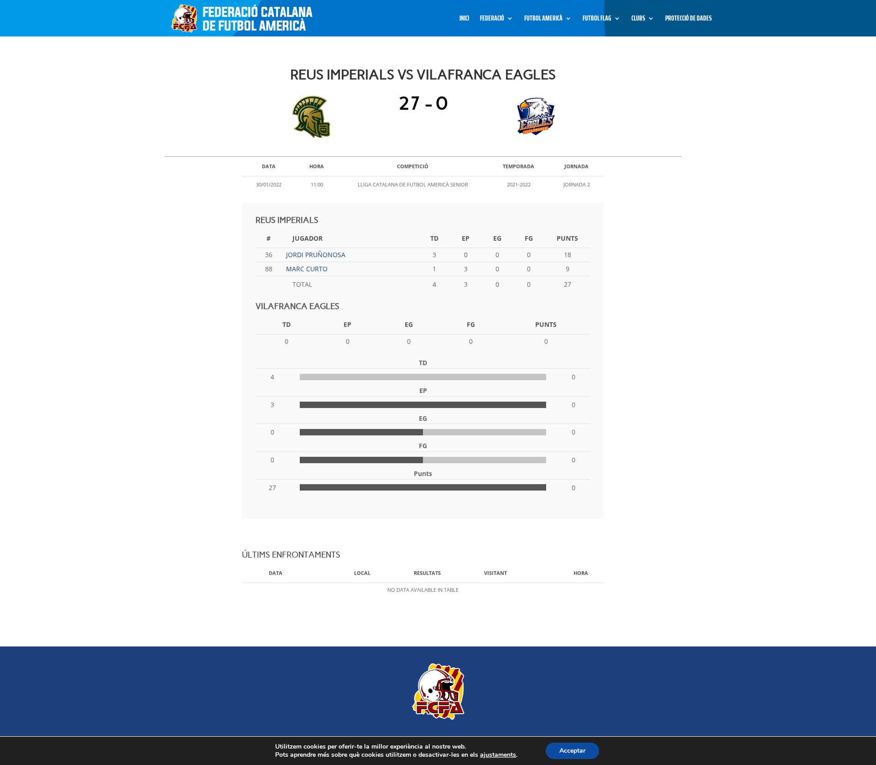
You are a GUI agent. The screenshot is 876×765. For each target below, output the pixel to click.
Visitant (495, 572)
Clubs (638, 19)
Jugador (307, 238)
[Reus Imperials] (313, 117)
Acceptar (572, 750)
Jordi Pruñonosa (315, 254)
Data (275, 572)
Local (362, 572)
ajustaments (498, 755)
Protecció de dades (688, 19)
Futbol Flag (597, 19)
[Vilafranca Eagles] (532, 117)
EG (497, 238)
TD (434, 238)
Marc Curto (307, 268)
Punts (567, 238)
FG (529, 238)
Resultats (427, 572)
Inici (464, 19)
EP (465, 238)
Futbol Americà (543, 19)
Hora (581, 572)
